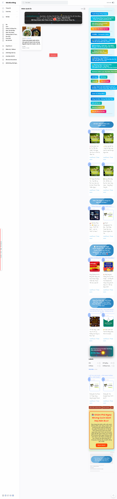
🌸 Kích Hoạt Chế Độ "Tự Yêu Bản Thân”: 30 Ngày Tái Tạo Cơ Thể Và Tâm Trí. (95, 150)
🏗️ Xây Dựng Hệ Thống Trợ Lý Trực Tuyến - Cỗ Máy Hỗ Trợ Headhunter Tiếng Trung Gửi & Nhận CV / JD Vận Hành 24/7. (108, 280)
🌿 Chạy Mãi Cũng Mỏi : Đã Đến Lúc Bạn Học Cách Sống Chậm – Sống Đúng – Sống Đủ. (108, 183)
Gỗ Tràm (94, 77)
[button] (23, 2)
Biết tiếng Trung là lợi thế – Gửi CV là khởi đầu (100, 24)
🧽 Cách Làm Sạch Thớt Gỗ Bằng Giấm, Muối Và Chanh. (108, 332)
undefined (92, 157)
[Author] (24, 46)
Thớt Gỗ (94, 81)
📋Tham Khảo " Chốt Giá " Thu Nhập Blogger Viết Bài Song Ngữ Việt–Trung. (103, 46)
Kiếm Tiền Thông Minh (95, 407)
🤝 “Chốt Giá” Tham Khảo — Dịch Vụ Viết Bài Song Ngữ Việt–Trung (103, 40)
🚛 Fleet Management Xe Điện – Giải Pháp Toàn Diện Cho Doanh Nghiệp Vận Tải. (107, 228)
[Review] (29, 38)
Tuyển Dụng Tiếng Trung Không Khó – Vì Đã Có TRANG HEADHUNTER (103, 18)
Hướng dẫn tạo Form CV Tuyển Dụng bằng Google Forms (95, 396)
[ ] (53, 18)
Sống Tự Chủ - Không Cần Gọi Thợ (102, 99)
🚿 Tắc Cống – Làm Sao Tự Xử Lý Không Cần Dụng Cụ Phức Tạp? (94, 333)
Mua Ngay (102, 445)
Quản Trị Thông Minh (98, 93)
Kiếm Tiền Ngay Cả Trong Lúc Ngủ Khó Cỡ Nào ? (101, 201)
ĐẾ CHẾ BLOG (96, 103)
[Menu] (3, 2)
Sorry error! (53, 55)
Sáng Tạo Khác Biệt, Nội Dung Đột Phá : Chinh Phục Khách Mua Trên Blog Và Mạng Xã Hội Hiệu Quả (101, 303)
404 (112, 407)
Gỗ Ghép (103, 77)
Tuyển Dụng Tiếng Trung (99, 13)
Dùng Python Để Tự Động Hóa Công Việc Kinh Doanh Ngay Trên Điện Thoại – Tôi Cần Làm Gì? (95, 278)
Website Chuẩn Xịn (97, 107)
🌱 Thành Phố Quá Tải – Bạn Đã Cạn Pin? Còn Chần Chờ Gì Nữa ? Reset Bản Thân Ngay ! (95, 183)
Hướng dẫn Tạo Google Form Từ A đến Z (108, 396)
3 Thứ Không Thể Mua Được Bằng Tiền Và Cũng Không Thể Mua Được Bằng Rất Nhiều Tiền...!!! (101, 459)
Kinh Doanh (106, 407)
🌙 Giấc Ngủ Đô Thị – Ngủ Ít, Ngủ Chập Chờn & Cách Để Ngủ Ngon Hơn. (108, 149)
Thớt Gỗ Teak (105, 81)
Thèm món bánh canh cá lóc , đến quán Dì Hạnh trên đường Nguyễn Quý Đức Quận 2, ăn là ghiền (31, 42)
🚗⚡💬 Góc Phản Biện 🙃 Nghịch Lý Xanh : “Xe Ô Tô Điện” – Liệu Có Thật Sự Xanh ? (94, 227)
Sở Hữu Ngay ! (96, 353)
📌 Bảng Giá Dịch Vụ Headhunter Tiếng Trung (99, 51)
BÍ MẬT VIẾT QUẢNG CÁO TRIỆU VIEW (102, 124)
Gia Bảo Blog (11, 3)
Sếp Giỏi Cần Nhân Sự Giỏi (100, 29)
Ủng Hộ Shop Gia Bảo (98, 111)
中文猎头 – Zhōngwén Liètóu (100, 34)
